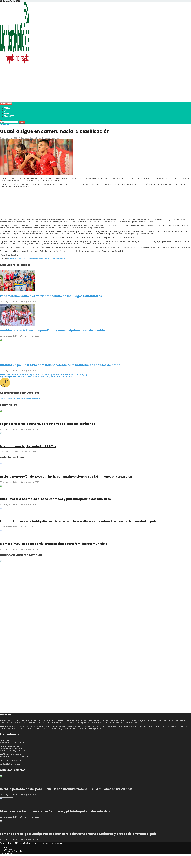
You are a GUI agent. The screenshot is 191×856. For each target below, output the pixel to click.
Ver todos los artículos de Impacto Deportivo (21, 399)
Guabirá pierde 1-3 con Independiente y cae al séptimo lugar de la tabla (52, 330)
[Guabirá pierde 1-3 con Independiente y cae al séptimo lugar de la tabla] (17, 325)
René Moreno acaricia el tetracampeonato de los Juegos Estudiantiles (51, 296)
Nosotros (7, 117)
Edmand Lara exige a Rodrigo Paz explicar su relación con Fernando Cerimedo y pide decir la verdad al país (78, 521)
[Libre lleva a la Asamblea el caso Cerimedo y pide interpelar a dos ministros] (6, 493)
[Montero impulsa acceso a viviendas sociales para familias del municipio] (6, 538)
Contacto (8, 853)
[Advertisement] (59, 88)
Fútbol (11, 259)
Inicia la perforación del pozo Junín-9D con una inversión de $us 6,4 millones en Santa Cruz (66, 477)
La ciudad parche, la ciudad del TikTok (28, 446)
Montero (7, 109)
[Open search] (1, 120)
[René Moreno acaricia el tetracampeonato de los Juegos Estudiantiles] (17, 290)
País (5, 112)
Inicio (6, 107)
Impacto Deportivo (50, 138)
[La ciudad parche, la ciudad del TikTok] (6, 441)
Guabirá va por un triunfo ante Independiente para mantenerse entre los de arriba (60, 365)
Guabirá (17, 259)
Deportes (7, 110)
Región (6, 114)
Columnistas (9, 115)
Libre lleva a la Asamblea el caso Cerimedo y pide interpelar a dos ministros (55, 499)
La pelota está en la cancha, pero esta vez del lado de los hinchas (47, 424)
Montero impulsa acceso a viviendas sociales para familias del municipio (53, 544)
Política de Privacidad (13, 851)
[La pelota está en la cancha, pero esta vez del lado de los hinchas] (6, 418)
